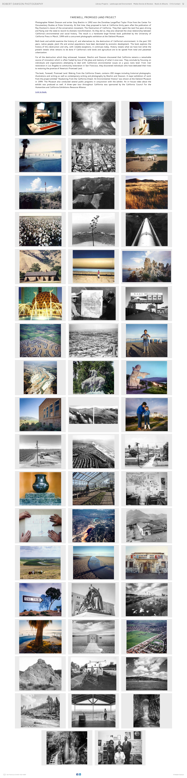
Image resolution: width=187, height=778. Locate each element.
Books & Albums (161, 3)
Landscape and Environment (121, 3)
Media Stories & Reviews (143, 3)
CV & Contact (174, 3)
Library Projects (102, 3)
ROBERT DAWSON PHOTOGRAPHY (22, 4)
